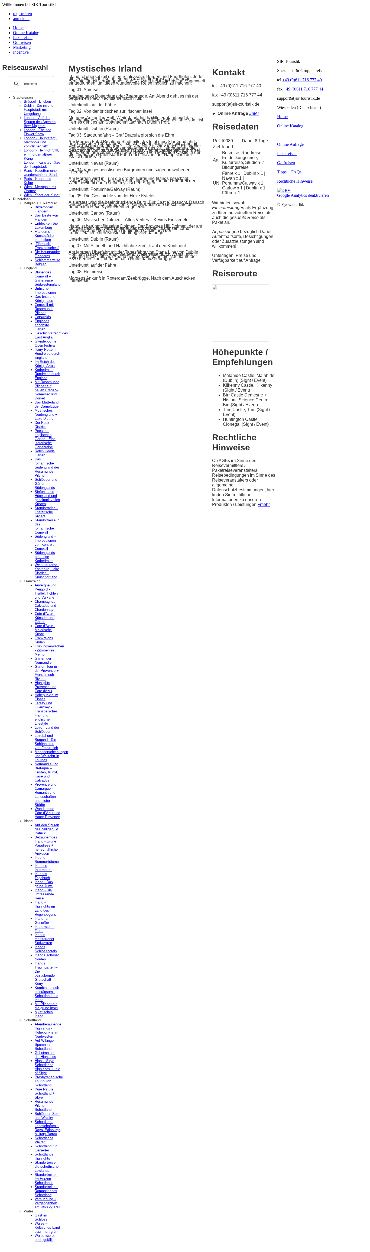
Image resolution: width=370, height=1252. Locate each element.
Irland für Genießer (42, 921)
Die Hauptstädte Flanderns (47, 254)
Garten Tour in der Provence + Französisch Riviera (47, 672)
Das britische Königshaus (45, 299)
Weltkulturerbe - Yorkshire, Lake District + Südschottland (47, 571)
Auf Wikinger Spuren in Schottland (45, 1044)
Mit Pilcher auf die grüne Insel (46, 1006)
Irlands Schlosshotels (46, 949)
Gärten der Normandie (43, 660)
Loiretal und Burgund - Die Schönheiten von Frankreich (46, 742)
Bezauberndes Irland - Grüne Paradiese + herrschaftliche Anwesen (46, 845)
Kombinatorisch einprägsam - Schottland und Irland (47, 994)
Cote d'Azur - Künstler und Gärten (45, 618)
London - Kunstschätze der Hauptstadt (42, 164)
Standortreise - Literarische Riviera (46, 512)
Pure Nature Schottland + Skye (45, 1093)
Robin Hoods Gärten (45, 453)
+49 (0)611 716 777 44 (303, 89)
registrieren (22, 13)
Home (18, 27)
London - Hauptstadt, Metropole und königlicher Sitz (40, 142)
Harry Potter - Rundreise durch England (47, 353)
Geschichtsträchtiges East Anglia (51, 335)
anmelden (21, 18)
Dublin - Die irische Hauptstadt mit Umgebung (38, 110)
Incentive (21, 52)
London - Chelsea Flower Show (37, 132)
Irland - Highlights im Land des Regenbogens (45, 908)
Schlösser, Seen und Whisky (47, 1116)
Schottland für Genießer (46, 1148)
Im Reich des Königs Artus (45, 364)
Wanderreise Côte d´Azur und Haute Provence (47, 813)
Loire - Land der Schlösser (47, 729)
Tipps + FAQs (289, 172)
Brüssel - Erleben (37, 101)
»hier (254, 113)
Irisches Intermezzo (43, 868)
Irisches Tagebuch (42, 876)
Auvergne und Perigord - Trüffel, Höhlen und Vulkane (46, 591)
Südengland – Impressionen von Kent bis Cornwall (45, 542)
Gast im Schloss (41, 1217)
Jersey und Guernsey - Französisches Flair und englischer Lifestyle (46, 713)
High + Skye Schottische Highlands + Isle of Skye (47, 1067)
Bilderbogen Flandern (44, 209)
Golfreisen (22, 42)
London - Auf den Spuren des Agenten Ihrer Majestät (40, 122)
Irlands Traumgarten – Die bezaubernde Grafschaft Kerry (46, 973)
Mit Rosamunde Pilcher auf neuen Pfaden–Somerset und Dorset (47, 390)
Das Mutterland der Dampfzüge (47, 404)
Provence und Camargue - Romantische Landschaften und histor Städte (45, 794)
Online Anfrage (290, 144)
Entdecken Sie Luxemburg (46, 225)
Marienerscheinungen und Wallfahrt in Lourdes (51, 756)
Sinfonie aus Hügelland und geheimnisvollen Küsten (47, 498)
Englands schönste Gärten (42, 325)
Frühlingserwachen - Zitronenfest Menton (49, 650)
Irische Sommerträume (47, 860)
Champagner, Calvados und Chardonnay (45, 605)
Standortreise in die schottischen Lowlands (47, 1166)
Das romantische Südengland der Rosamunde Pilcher (47, 467)
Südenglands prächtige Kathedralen (45, 557)
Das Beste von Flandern (46, 217)
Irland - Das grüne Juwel (44, 884)
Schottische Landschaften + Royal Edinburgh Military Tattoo (47, 1128)
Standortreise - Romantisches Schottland (46, 1191)
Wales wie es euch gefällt (45, 1238)
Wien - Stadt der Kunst (42, 195)
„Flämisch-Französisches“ (47, 246)
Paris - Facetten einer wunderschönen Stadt (41, 173)
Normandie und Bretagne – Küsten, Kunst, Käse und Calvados (46, 772)
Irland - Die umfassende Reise (44, 894)
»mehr (264, 504)
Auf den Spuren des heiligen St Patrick (47, 829)
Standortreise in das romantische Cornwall (47, 526)
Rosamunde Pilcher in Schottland (44, 1105)
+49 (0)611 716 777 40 (302, 80)
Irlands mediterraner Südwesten (44, 939)
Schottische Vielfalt (44, 1140)
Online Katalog (26, 32)
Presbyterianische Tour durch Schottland (49, 1081)
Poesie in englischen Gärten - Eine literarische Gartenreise (45, 439)
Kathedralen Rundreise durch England (47, 374)
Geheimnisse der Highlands (45, 1055)
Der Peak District (42, 425)
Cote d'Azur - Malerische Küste (45, 630)
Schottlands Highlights (44, 1156)
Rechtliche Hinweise (295, 181)
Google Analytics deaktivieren (303, 195)
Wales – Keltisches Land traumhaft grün (47, 1227)
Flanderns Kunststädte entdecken (44, 236)
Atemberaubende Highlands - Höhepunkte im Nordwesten (48, 1030)
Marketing (22, 47)
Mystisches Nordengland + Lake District (46, 414)
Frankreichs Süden (44, 640)
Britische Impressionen (45, 290)
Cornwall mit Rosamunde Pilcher (44, 309)
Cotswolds (43, 317)
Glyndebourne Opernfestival (45, 343)
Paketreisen (23, 37)
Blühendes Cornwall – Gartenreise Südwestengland (47, 278)
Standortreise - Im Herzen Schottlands (46, 1179)
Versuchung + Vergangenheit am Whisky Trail (47, 1203)
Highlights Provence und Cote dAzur (45, 687)
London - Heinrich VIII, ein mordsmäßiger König (41, 154)
